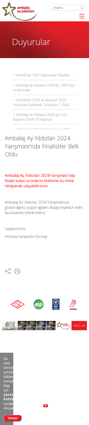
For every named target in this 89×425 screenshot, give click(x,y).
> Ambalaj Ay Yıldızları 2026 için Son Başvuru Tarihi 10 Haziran (40, 117)
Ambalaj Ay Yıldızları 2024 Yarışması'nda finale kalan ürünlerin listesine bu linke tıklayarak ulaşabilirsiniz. (40, 180)
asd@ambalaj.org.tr (17, 388)
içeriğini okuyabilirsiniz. (14, 401)
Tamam (13, 418)
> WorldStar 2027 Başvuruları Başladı (41, 75)
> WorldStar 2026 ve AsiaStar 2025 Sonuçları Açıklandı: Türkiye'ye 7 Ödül (41, 102)
